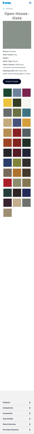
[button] (7, 93)
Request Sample (12, 81)
